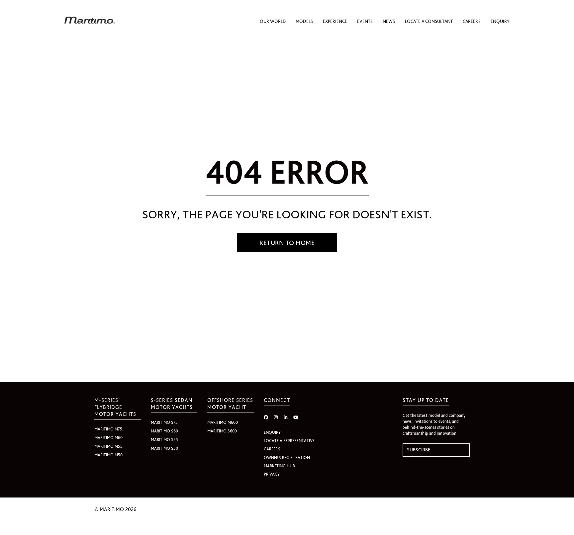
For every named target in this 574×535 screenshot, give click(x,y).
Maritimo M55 (108, 446)
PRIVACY (272, 474)
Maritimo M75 (108, 428)
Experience (335, 21)
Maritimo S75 (164, 422)
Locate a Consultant (429, 21)
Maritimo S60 (164, 430)
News (389, 21)
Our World (273, 21)
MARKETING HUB (279, 465)
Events (365, 21)
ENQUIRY (272, 432)
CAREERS (272, 448)
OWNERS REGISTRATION (287, 457)
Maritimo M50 (108, 454)
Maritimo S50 (164, 448)
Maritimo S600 (222, 430)
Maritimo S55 (164, 439)
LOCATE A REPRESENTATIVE (289, 440)
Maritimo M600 (222, 422)
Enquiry (500, 21)
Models (304, 21)
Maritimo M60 (108, 437)
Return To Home (287, 243)
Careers (472, 21)
